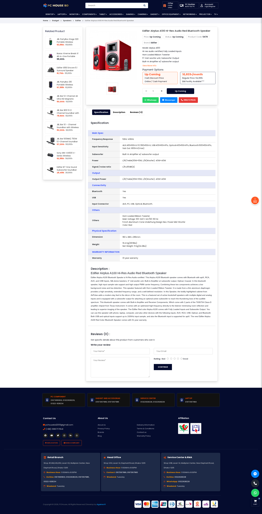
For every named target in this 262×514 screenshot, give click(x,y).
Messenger (170, 100)
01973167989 (121, 472)
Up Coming (180, 91)
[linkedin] (70, 435)
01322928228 (180, 477)
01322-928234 (50, 481)
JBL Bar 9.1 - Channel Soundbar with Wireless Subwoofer (68, 127)
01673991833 (59, 477)
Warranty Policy (144, 436)
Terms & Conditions (145, 428)
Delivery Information (146, 425)
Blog (100, 436)
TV (215, 14)
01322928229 (72, 477)
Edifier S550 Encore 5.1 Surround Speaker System (67, 70)
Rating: (157, 358)
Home (45, 20)
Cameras (142, 14)
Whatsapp (152, 100)
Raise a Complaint (72, 443)
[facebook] (45, 435)
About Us (102, 425)
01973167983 (132, 472)
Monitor (73, 14)
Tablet (102, 14)
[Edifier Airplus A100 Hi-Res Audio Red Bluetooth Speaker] (112, 55)
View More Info (149, 65)
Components (88, 14)
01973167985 (83, 477)
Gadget (154, 14)
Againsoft (101, 504)
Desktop (50, 14)
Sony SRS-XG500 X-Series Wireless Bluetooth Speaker (66, 156)
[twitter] (58, 435)
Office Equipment (170, 14)
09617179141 (190, 100)
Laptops (62, 14)
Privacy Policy (104, 428)
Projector (204, 14)
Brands (101, 432)
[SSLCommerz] (176, 504)
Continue (163, 367)
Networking (189, 14)
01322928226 (184, 481)
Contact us (141, 432)
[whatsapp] (76, 435)
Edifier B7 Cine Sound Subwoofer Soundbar (67, 168)
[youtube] (51, 435)
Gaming (130, 14)
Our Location (52, 443)
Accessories (115, 14)
